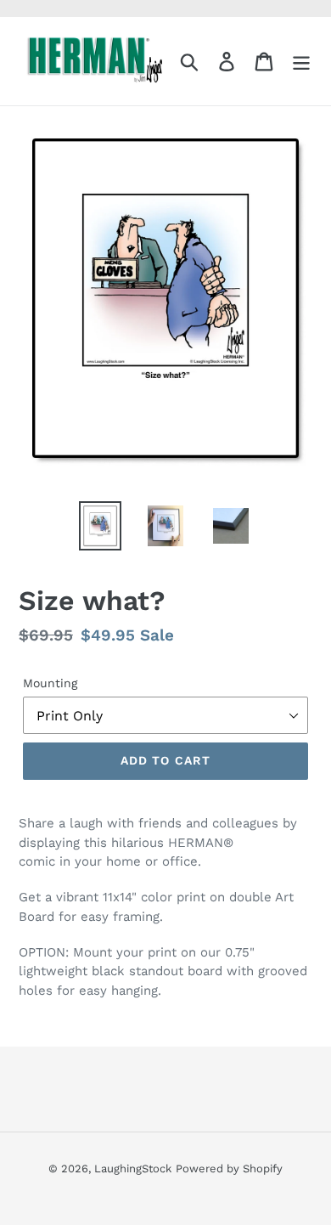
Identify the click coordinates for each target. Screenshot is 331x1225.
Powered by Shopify (229, 1168)
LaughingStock (132, 1168)
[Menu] (301, 61)
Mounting (50, 683)
